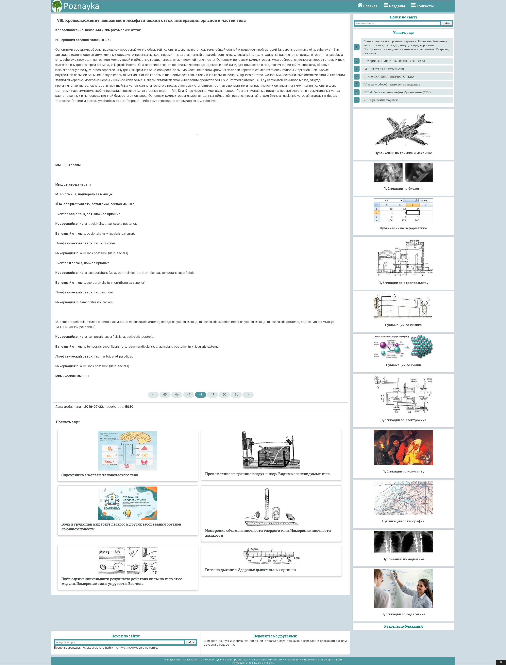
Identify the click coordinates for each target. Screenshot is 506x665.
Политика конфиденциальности (323, 659)
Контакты (425, 6)
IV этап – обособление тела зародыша (391, 84)
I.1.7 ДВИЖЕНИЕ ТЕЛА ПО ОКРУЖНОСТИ (394, 61)
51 (236, 394)
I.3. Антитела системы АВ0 (383, 69)
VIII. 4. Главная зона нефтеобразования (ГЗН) (397, 92)
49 (212, 394)
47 (189, 394)
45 (165, 394)
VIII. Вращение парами (380, 100)
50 (224, 394)
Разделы (397, 6)
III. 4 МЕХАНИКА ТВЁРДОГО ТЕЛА (388, 77)
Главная (370, 6)
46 (177, 394)
